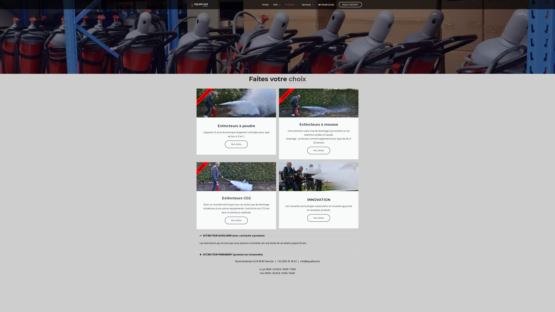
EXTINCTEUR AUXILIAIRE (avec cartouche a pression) (233, 235)
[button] (350, 4)
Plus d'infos (236, 144)
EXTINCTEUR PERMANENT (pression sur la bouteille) (233, 254)
